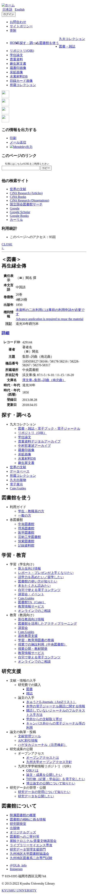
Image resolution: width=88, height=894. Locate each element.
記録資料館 (26, 545)
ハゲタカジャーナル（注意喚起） (42, 744)
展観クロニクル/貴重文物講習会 (33, 841)
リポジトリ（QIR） (32, 433)
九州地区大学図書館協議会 (29, 853)
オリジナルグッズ (23, 832)
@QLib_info (18, 865)
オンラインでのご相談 (34, 610)
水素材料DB (19, 76)
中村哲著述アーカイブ (34, 445)
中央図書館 (26, 524)
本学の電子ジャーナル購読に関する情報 (55, 706)
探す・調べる (29, 43)
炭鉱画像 (16, 72)
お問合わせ (18, 22)
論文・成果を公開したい (44, 774)
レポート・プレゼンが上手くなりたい (46, 573)
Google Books (19, 215)
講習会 (23, 628)
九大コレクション (72, 39)
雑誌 (29, 693)
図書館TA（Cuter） (32, 602)
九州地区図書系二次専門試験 (31, 858)
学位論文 (16, 55)
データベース (19, 471)
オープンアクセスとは (42, 757)
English (20, 9)
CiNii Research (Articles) (26, 193)
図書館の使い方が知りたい (37, 581)
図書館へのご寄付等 (24, 836)
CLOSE (7, 244)
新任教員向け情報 (31, 619)
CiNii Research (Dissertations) (29, 200)
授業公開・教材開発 (32, 648)
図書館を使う (49, 43)
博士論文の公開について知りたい (50, 783)
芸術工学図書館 (29, 537)
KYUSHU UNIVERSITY (19, 890)
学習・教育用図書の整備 (36, 640)
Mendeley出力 (23, 147)
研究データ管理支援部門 (28, 849)
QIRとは (32, 770)
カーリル (16, 219)
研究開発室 (18, 823)
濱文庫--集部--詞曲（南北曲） (44, 380)
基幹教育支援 (28, 636)
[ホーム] (8, 5)
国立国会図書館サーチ (26, 204)
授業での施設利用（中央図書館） (42, 644)
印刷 (13, 138)
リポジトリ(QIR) (22, 50)
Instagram (16, 869)
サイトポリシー (21, 26)
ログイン (8, 14)
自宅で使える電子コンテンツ (39, 590)
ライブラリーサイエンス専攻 (31, 845)
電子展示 (16, 484)
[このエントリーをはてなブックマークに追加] (5, 113)
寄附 (13, 30)
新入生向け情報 (29, 568)
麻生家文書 (18, 63)
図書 (29, 689)
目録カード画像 (21, 80)
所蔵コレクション (23, 85)
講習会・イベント (31, 594)
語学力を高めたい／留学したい (41, 577)
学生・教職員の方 (31, 511)
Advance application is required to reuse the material (49, 319)
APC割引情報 (28, 740)
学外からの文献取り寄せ (44, 719)
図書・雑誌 (67, 46)
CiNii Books (18, 197)
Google (14, 208)
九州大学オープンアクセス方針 (49, 762)
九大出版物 (18, 480)
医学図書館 (26, 532)
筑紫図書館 (26, 541)
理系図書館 (26, 528)
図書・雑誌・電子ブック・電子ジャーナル (49, 428)
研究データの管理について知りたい (44, 792)
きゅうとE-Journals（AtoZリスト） (51, 702)
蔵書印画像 (18, 68)
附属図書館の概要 (23, 815)
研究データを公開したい (36, 796)
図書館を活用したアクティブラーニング (47, 623)
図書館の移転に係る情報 (28, 819)
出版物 (15, 828)
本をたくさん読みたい (34, 585)
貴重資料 (16, 59)
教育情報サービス (31, 606)
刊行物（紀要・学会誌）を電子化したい (55, 779)
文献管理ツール (29, 736)
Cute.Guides (18, 488)
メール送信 (18, 142)
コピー (46, 168)
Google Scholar (20, 212)
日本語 (7, 9)
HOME (15, 42)
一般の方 (24, 515)
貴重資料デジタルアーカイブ (39, 441)
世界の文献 (18, 189)
